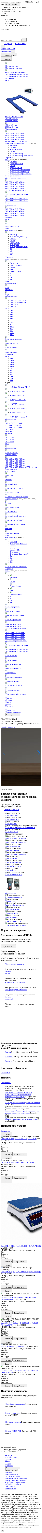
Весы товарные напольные (15, 842)
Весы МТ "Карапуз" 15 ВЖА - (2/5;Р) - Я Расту (19, 1139)
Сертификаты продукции (15, 1404)
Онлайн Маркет (16, 265)
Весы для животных (13, 866)
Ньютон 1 (13, 306)
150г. (12, 312)
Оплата (8, 702)
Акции (8, 704)
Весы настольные (12, 820)
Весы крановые (11, 824)
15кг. (12, 333)
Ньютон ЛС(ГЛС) (16, 304)
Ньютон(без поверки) (18, 302)
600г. (12, 318)
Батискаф (13, 145)
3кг (11, 249)
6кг (11, 251)
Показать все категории (14, 834)
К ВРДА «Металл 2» (18, 400)
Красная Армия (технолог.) (20, 170)
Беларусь (8, 1061)
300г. (12, 316)
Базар (12, 269)
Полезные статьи (11, 1474)
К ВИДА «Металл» (17, 391)
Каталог (8, 59)
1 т (11, 368)
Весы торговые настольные (15, 854)
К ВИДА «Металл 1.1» (18, 408)
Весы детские (10, 871)
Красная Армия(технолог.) (15, 516)
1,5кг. (12, 323)
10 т (11, 377)
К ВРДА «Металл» (17, 395)
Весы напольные (11, 816)
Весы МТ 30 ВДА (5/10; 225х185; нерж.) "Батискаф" (21, 1272)
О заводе (8, 698)
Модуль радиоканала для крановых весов (21, 1119)
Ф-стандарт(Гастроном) (19, 247)
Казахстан (9, 1057)
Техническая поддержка (14, 964)
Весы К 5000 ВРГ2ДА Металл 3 (13, 1347)
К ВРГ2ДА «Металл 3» (19, 417)
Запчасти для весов (12, 1476)
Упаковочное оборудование (15, 925)
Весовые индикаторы (13, 897)
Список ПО (5, 1073)
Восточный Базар (16, 154)
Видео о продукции (12, 1413)
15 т (11, 379)
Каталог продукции (12, 1458)
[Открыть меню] (3, 46)
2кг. (11, 325)
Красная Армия (16, 149)
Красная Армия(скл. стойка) (16, 524)
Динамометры (10, 893)
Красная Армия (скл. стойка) (21, 174)
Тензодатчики (10, 901)
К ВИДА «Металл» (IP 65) (20, 387)
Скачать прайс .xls (12, 1468)
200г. (12, 314)
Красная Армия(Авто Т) (14, 520)
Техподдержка (10, 1487)
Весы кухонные (11, 917)
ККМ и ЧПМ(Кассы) (13, 921)
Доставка (8, 700)
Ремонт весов (8, 972)
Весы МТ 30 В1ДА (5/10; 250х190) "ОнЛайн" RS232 (21, 1246)
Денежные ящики (12, 913)
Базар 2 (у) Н (15, 243)
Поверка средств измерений (16, 990)
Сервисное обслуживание (15, 982)
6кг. (11, 331)
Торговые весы (11, 499)
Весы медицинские (12, 846)
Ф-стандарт (14, 245)
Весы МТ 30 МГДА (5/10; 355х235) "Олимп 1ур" (19, 1162)
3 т (11, 372)
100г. (12, 310)
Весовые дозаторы (12, 909)
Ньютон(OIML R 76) (18, 300)
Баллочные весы (11, 121)
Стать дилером (11, 1470)
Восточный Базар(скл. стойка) (16, 497)
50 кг (12, 358)
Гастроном (14, 263)
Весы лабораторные (13, 862)
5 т (11, 375)
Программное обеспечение (15, 1480)
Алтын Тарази (15, 271)
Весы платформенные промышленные (20, 828)
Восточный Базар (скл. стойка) (21, 156)
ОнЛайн (8, 529)
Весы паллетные (11, 832)
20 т (11, 381)
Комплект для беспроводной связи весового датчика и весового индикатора (22, 1112)
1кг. (11, 320)
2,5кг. (12, 327)
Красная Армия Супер (14, 488)
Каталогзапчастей (9, 998)
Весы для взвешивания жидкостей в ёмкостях (22, 1103)
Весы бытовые (11, 858)
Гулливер (13, 147)
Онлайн (13, 239)
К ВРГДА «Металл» (17, 404)
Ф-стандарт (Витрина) (18, 237)
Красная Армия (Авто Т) (19, 172)
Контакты (9, 706)
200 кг (12, 364)
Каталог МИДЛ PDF (13, 1431)
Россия (8, 1052)
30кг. (12, 335)
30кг (11, 255)
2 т (11, 370)
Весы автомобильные (13, 875)
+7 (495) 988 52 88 (8, 49)
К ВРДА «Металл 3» (18, 413)
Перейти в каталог (8, 727)
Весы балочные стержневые (16, 838)
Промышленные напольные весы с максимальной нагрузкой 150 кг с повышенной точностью (18, 1095)
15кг (11, 253)
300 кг (12, 366)
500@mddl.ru (6, 51)
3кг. (11, 329)
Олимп (12, 151)
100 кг (12, 360)
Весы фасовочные (12, 850)
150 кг (12, 362)
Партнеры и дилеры (13, 1422)
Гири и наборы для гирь (14, 905)
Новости (8, 1472)
